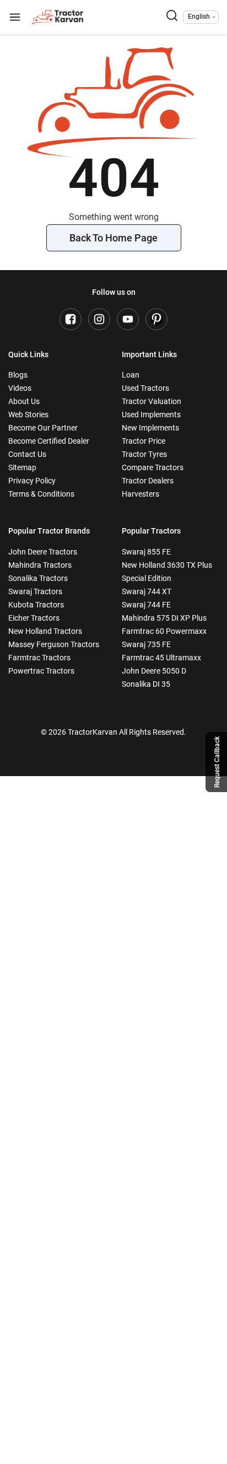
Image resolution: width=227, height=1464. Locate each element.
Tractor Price (143, 441)
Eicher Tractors (34, 617)
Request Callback (217, 762)
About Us (24, 401)
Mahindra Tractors (40, 565)
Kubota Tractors (36, 604)
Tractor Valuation (151, 401)
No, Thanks (113, 1330)
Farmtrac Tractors (39, 657)
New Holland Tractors (45, 631)
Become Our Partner (43, 427)
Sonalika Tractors (38, 578)
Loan (130, 374)
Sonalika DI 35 (146, 684)
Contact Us (27, 454)
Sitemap (22, 467)
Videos (19, 388)
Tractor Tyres (144, 454)
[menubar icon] (14, 17)
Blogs (18, 374)
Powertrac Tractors (41, 670)
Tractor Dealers (148, 480)
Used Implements (151, 414)
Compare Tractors (152, 467)
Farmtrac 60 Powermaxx (164, 631)
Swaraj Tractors (35, 591)
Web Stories (28, 414)
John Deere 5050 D (154, 670)
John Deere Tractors (42, 551)
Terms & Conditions (41, 493)
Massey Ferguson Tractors (53, 644)
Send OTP (189, 891)
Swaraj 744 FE (146, 604)
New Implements (150, 427)
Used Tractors (145, 388)
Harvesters (140, 493)
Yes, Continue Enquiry (113, 1365)
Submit (114, 1066)
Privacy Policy (32, 480)
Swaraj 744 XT (146, 591)
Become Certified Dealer (48, 441)
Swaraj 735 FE (146, 644)
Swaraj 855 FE (146, 551)
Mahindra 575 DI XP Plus (164, 617)
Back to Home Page (113, 238)
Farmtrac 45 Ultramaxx (161, 657)
